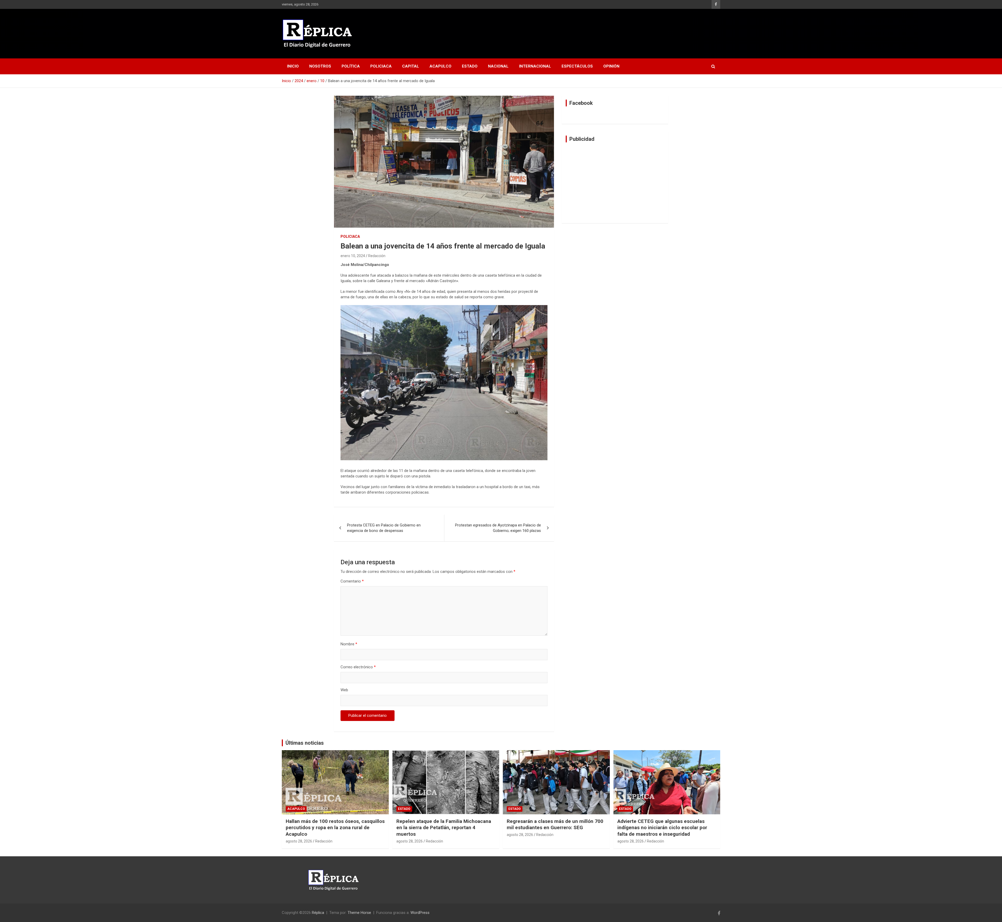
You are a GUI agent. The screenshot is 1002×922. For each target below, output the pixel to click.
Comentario (352, 581)
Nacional (498, 66)
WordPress (420, 912)
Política (351, 66)
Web (344, 690)
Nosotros (320, 66)
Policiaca (381, 66)
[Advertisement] (615, 182)
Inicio (293, 66)
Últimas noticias (304, 743)
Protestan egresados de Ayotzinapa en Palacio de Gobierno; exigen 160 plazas (498, 528)
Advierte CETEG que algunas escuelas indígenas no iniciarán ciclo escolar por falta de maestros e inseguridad (662, 827)
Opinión (611, 66)
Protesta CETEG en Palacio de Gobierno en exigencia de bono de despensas (384, 528)
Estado (470, 66)
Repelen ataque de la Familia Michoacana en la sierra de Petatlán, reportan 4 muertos (443, 827)
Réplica (318, 912)
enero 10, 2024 (353, 256)
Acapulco (440, 66)
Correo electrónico (358, 667)
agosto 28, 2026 (299, 841)
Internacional (535, 66)
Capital (410, 66)
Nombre (349, 644)
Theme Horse (359, 912)
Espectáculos (577, 66)
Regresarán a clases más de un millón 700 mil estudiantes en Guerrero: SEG (555, 824)
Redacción (376, 256)
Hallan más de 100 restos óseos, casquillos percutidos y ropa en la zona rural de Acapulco (335, 827)
